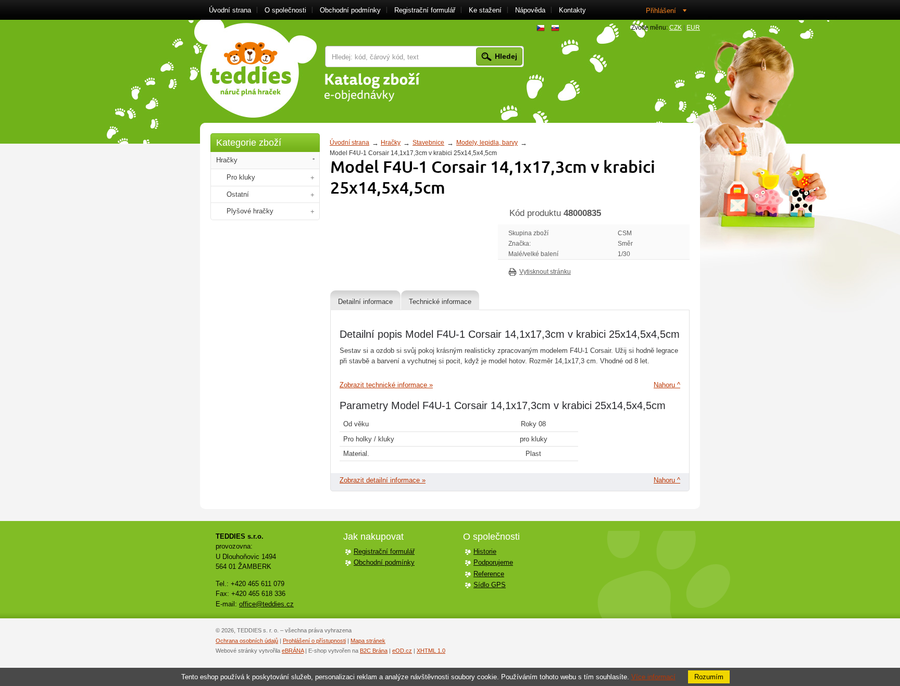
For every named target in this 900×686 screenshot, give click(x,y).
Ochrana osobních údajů (247, 641)
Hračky (391, 142)
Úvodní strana (349, 142)
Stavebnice (428, 142)
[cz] (540, 28)
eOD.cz (402, 650)
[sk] (555, 28)
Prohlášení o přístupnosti (314, 641)
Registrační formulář (384, 551)
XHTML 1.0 (431, 650)
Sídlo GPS (489, 585)
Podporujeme (493, 562)
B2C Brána (374, 650)
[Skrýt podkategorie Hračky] (313, 159)
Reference (488, 574)
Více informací (653, 677)
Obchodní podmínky (384, 562)
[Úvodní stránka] (255, 69)
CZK (675, 27)
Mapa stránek (368, 641)
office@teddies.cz (266, 604)
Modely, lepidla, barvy (487, 142)
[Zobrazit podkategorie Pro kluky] (312, 177)
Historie (484, 551)
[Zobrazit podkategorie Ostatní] (312, 195)
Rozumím (708, 677)
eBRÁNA (293, 650)
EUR (693, 27)
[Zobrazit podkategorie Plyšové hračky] (312, 211)
